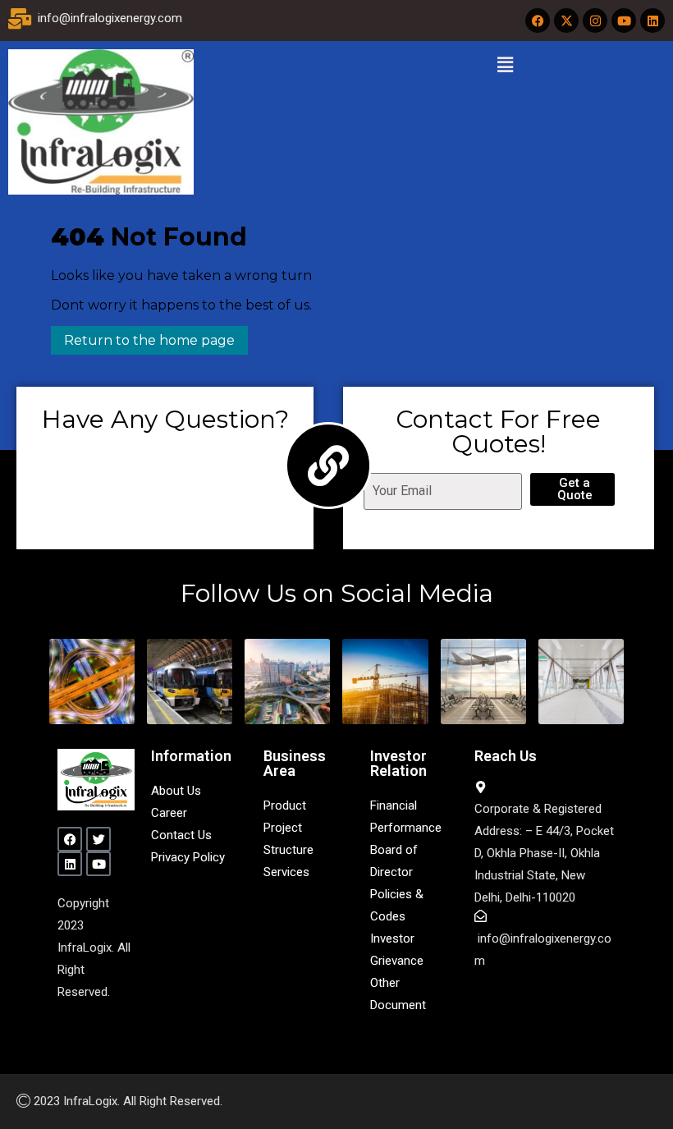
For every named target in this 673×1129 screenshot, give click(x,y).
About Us (176, 790)
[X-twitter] (566, 20)
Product (284, 805)
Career (169, 812)
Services (286, 872)
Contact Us (181, 835)
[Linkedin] (652, 20)
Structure (288, 849)
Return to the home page (143, 337)
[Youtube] (623, 20)
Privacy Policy (188, 857)
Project (282, 827)
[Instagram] (595, 20)
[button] (505, 64)
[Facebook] (537, 20)
